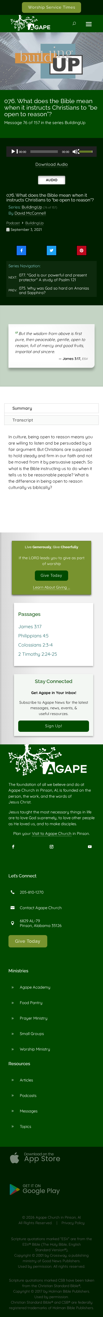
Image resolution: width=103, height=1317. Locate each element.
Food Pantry (31, 1002)
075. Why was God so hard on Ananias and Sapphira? (54, 290)
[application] (51, 151)
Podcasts (28, 1095)
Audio (51, 180)
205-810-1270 (32, 892)
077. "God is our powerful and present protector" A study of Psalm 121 (53, 277)
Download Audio (51, 164)
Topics (25, 1126)
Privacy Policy (73, 1222)
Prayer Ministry (34, 1018)
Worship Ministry (35, 1049)
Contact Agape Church (41, 907)
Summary (22, 408)
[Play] (14, 151)
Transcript (22, 420)
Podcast (13, 223)
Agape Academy (35, 987)
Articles (26, 1080)
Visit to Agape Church (52, 833)
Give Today (51, 575)
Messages (29, 1110)
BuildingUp (32, 207)
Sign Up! (53, 726)
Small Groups (32, 1033)
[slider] (86, 151)
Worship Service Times (51, 7)
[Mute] (76, 151)
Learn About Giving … (51, 587)
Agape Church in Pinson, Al (58, 1217)
